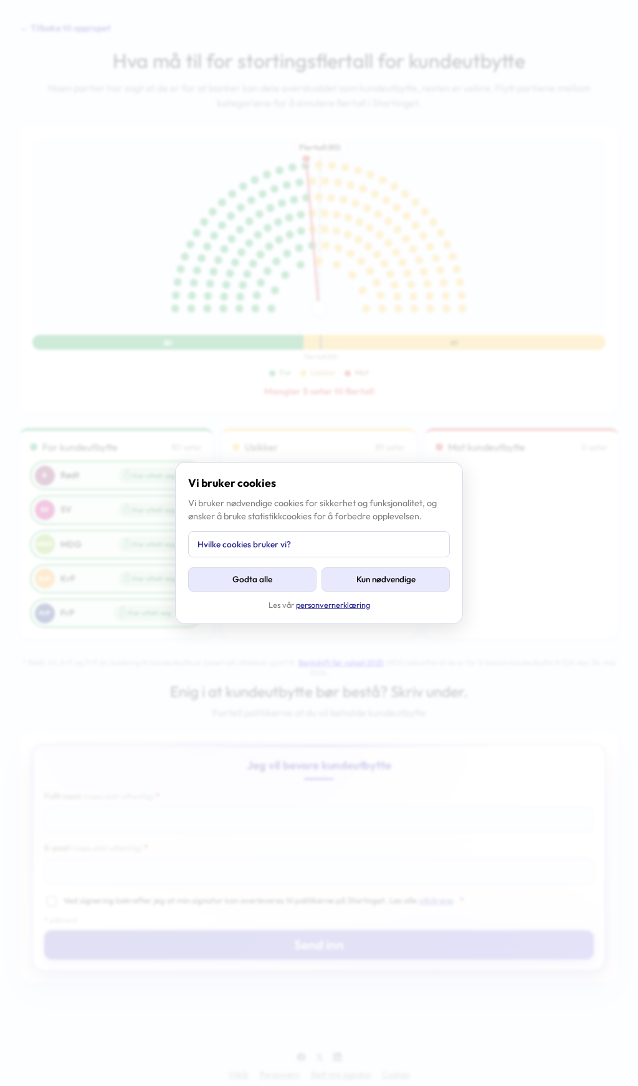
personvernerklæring (333, 605)
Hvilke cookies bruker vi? (244, 544)
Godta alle (252, 579)
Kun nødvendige (386, 579)
